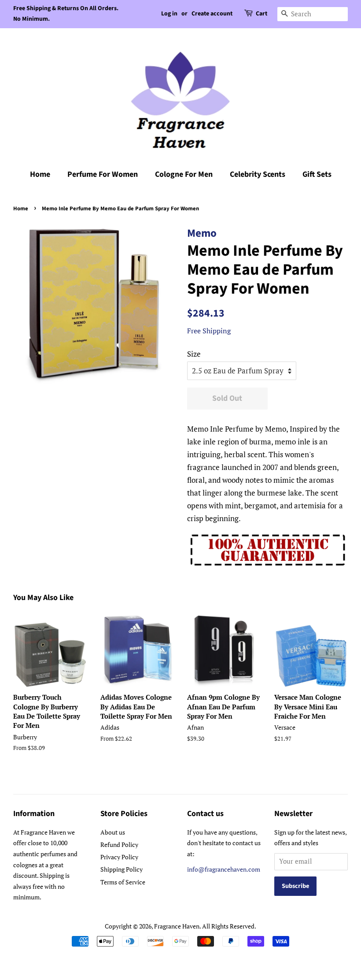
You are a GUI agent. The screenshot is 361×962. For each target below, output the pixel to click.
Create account (212, 13)
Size (194, 354)
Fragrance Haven (176, 926)
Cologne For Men (184, 174)
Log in (169, 13)
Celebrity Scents (257, 174)
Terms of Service (122, 882)
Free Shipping (209, 331)
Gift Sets (317, 174)
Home (40, 174)
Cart (261, 13)
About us (112, 832)
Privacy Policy (119, 857)
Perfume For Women (102, 174)
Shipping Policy (121, 869)
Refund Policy (119, 844)
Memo (202, 233)
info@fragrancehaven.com (223, 869)
